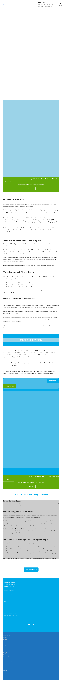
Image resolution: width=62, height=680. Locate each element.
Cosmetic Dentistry (8, 657)
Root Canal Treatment (8, 665)
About (4, 649)
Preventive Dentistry (8, 663)
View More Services (8, 667)
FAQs (4, 645)
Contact (5, 639)
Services (5, 647)
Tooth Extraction (7, 659)
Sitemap (5, 637)
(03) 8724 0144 (13, 590)
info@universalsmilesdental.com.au (18, 594)
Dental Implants (7, 655)
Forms (4, 643)
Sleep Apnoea (6, 653)
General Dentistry (7, 661)
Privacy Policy (6, 635)
